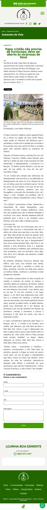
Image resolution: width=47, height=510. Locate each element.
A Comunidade (16, 485)
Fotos (8, 489)
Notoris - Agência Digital (23, 507)
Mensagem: (8, 409)
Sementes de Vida (13, 31)
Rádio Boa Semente (27, 3)
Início (3, 31)
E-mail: (6, 391)
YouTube (35, 23)
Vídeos (16, 489)
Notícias (40, 485)
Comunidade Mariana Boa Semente (23, 14)
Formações (29, 485)
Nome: (6, 382)
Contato (23, 493)
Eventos (38, 489)
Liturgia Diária (27, 489)
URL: (5, 400)
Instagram (30, 23)
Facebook (26, 23)
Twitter (39, 23)
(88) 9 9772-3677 (24, 454)
